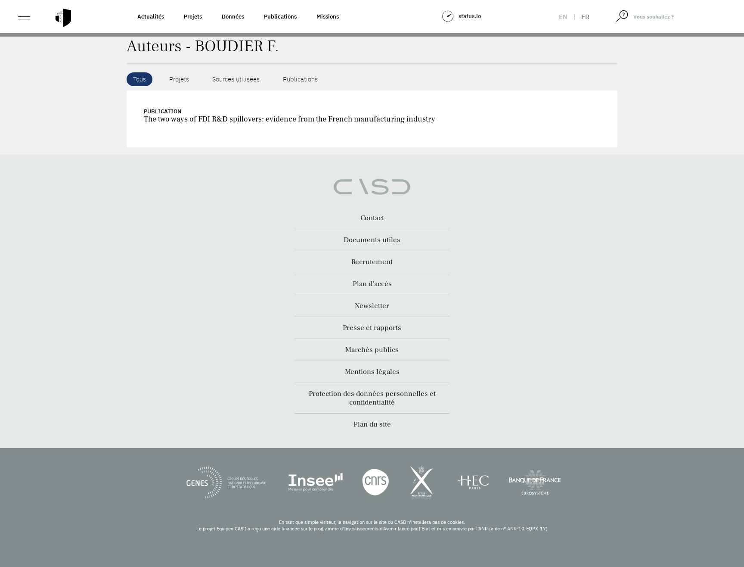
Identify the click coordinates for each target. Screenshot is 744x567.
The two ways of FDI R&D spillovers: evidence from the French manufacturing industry (289, 119)
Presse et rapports (372, 328)
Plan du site (372, 424)
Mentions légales (372, 372)
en (563, 16)
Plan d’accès (372, 284)
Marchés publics (372, 350)
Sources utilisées (236, 79)
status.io (470, 16)
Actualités (150, 16)
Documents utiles (372, 240)
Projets (193, 16)
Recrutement (372, 262)
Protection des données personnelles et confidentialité (372, 398)
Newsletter (372, 306)
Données (233, 16)
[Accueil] (63, 18)
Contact (372, 218)
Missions (327, 16)
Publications (280, 16)
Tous (139, 79)
